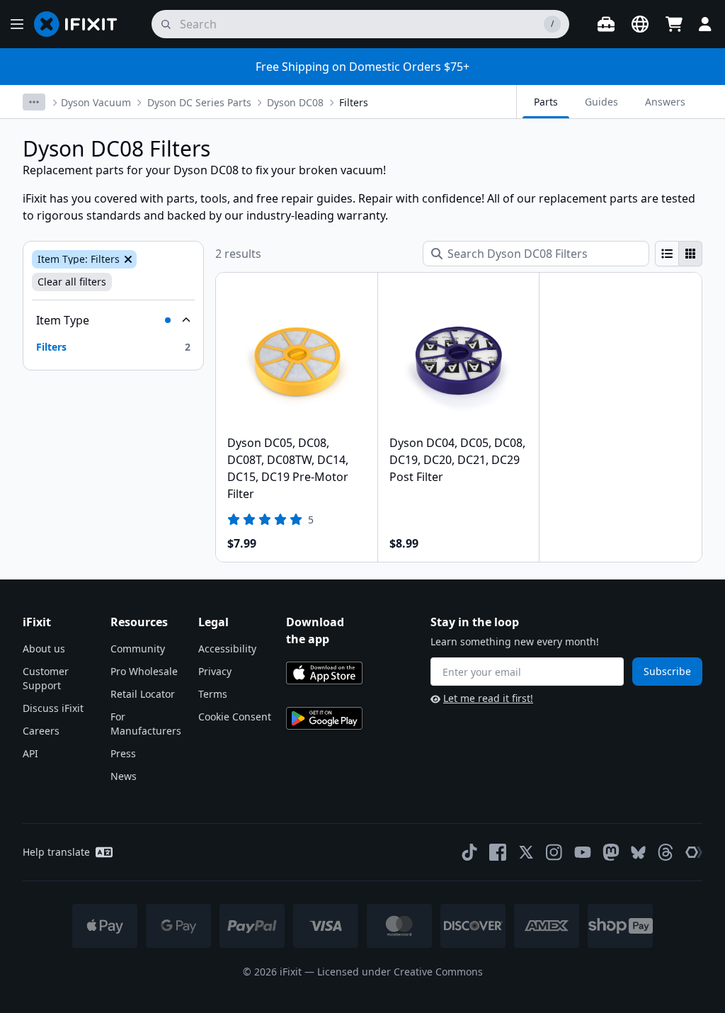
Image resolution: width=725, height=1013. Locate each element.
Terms (212, 694)
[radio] (667, 253)
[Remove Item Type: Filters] (126, 259)
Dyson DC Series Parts (199, 102)
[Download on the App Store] (324, 673)
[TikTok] (469, 852)
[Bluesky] (638, 852)
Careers (41, 730)
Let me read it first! (488, 698)
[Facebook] (497, 852)
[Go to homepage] (81, 24)
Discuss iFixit (53, 708)
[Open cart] (674, 24)
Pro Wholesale (144, 671)
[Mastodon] (611, 852)
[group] (678, 253)
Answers (665, 101)
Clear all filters (72, 281)
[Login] (705, 24)
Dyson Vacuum (96, 102)
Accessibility (227, 648)
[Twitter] (526, 852)
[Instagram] (554, 852)
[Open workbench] (606, 24)
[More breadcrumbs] (34, 102)
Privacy (215, 671)
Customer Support (46, 678)
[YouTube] (582, 852)
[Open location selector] (640, 24)
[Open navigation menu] (17, 24)
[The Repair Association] (693, 852)
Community (137, 648)
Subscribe (667, 671)
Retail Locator (142, 694)
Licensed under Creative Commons (400, 971)
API (30, 753)
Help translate (56, 852)
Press (123, 753)
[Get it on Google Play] (324, 718)
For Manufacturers (145, 723)
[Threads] (665, 852)
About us (44, 648)
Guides (601, 101)
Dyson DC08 (295, 102)
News (123, 776)
